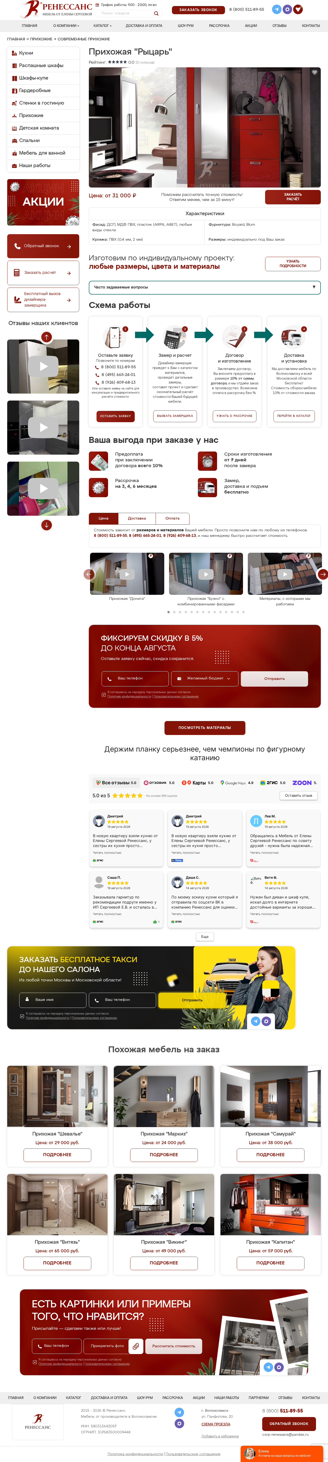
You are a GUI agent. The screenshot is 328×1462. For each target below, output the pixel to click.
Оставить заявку (115, 416)
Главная (29, 26)
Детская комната (39, 128)
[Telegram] (277, 10)
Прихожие (41, 39)
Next (46, 525)
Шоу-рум (186, 26)
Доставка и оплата (144, 26)
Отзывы (279, 26)
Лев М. (270, 816)
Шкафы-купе (33, 78)
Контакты (311, 26)
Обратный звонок (289, 1424)
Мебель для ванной (42, 153)
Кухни (26, 53)
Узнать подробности (293, 264)
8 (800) (282, 1411)
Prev (46, 337)
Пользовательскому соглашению (176, 696)
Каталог (101, 26)
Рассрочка (219, 26)
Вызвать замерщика (175, 416)
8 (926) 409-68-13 (246, 16)
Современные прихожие (84, 39)
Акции (251, 26)
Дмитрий (194, 816)
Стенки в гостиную (41, 103)
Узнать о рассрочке (235, 416)
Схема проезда (215, 1424)
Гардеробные (35, 90)
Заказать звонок (198, 10)
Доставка (137, 519)
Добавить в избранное (220, 1436)
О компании (64, 26)
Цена (104, 519)
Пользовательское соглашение (193, 1454)
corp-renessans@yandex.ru (285, 1435)
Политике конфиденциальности (129, 696)
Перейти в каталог (294, 416)
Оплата (172, 519)
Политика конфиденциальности (135, 1454)
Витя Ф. (271, 877)
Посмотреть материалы (205, 728)
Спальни (29, 140)
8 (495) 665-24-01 (246, 3)
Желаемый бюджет (206, 678)
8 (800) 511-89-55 (246, 10)
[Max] (287, 10)
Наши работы (34, 165)
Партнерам (259, 1398)
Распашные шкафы (41, 65)
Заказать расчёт (293, 197)
